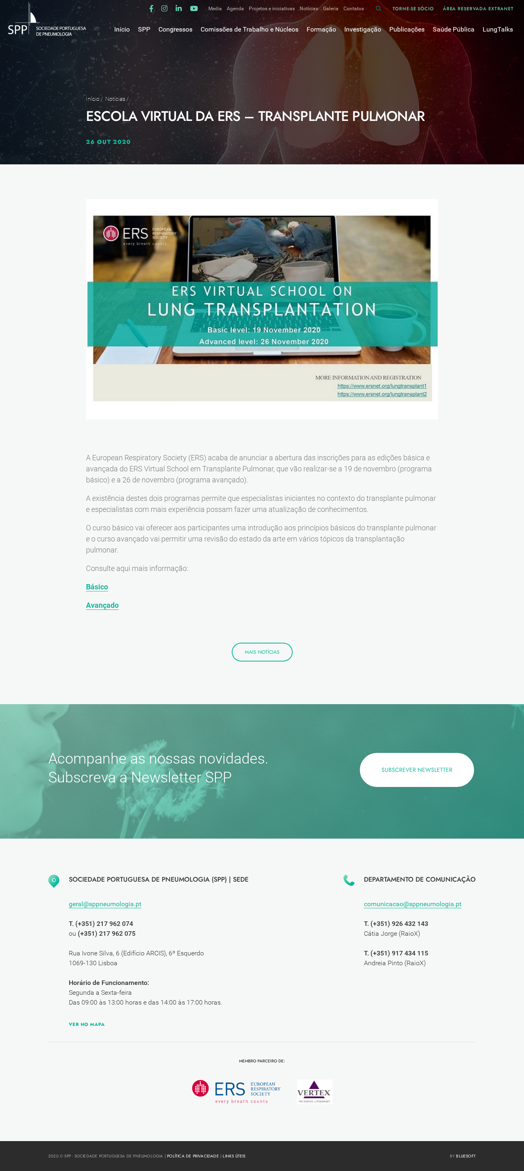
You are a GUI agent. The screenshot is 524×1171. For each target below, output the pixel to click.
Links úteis (234, 1156)
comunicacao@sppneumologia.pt (412, 904)
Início (92, 98)
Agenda (235, 8)
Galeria (331, 8)
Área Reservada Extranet (478, 8)
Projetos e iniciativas (272, 8)
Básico (97, 586)
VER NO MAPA (87, 1024)
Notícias (309, 8)
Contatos (353, 8)
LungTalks (498, 29)
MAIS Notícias (262, 652)
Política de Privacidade (193, 1156)
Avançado (102, 605)
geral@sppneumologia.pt (105, 904)
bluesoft (466, 1156)
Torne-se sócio (413, 8)
